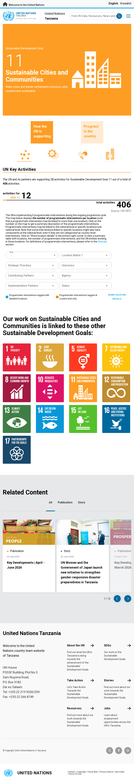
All (50, 502)
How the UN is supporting (42, 131)
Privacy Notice (106, 772)
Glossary (102, 241)
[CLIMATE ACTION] (17, 419)
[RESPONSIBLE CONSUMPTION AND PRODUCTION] (116, 388)
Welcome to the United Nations (26, 4)
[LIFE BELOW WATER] (50, 419)
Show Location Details (117, 296)
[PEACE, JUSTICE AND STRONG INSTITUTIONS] (116, 419)
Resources (74, 708)
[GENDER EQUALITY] (83, 357)
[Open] (106, 255)
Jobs (107, 708)
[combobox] (32, 255)
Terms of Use (75, 774)
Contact (71, 772)
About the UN (75, 645)
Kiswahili (125, 3)
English (113, 3)
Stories (109, 680)
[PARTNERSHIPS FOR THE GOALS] (17, 450)
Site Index (119, 772)
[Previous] (117, 598)
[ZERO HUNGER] (50, 357)
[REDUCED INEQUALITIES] (50, 388)
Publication (65, 502)
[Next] (127, 598)
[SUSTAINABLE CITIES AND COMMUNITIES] (83, 388)
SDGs (107, 645)
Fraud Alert (93, 772)
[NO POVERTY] (17, 357)
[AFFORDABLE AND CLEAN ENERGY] (116, 357)
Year (11, 252)
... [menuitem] (11, 255)
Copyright (81, 772)
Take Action (75, 680)
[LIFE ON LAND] (83, 419)
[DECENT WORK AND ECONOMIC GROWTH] (17, 388)
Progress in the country (91, 131)
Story (81, 502)
